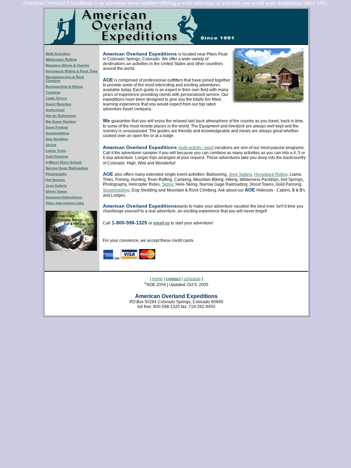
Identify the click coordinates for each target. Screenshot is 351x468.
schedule (192, 278)
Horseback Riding (271, 174)
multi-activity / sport (196, 147)
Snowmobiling (116, 190)
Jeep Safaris (240, 174)
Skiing (167, 184)
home (157, 278)
